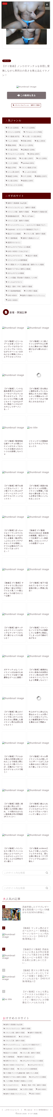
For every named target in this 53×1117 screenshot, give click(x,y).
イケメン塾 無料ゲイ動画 (35, 234)
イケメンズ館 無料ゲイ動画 (18, 212)
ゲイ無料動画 (12, 238)
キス (42, 158)
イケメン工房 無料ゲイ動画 (18, 220)
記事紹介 (29, 149)
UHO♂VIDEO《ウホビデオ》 (18, 251)
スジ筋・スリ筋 (33, 136)
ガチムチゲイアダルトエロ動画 (19, 247)
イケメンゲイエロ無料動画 (17, 260)
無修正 (13, 176)
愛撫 (12, 145)
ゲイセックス (15, 185)
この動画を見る (28, 95)
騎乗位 (42, 176)
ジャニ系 (13, 172)
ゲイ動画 (13, 136)
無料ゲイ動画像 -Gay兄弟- (17, 203)
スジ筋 (13, 181)
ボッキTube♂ (29, 216)
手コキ (13, 127)
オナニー (27, 145)
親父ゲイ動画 (32, 256)
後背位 (28, 181)
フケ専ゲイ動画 (31, 291)
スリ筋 (13, 149)
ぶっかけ (30, 172)
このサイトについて (12, 1110)
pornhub (28, 163)
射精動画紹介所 (13, 216)
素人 (41, 141)
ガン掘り (27, 158)
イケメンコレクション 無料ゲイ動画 (27, 105)
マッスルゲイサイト (15, 282)
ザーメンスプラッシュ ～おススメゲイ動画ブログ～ (27, 225)
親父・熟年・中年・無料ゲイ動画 (20, 286)
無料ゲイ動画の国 (40, 212)
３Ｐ (27, 176)
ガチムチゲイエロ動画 (16, 273)
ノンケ (13, 163)
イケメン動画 (28, 167)
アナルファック (16, 154)
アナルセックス (33, 132)
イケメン (7, 61)
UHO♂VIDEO (13, 300)
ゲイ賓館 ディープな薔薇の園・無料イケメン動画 (26, 264)
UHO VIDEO (12, 295)
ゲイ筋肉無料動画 (14, 291)
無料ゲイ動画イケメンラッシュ (33, 295)
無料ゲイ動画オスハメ (31, 238)
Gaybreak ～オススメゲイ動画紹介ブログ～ (24, 229)
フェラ (29, 127)
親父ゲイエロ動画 (14, 234)
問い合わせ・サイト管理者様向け (36, 1110)
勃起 (12, 167)
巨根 (27, 141)
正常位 (34, 154)
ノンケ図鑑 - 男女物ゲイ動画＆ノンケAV (22, 278)
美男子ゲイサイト (14, 242)
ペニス (13, 141)
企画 (12, 158)
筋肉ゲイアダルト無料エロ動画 (19, 269)
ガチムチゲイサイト (15, 256)
